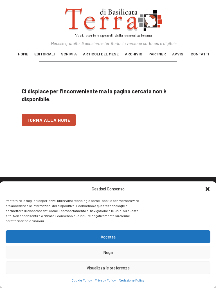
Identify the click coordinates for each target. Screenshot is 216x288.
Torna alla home (49, 120)
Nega (108, 252)
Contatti (200, 54)
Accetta (108, 236)
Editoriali (44, 54)
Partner (157, 54)
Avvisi (178, 54)
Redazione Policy (132, 280)
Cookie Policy (81, 280)
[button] (207, 189)
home (23, 54)
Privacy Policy (105, 280)
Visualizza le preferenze (108, 267)
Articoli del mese (101, 54)
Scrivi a (69, 54)
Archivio (133, 54)
